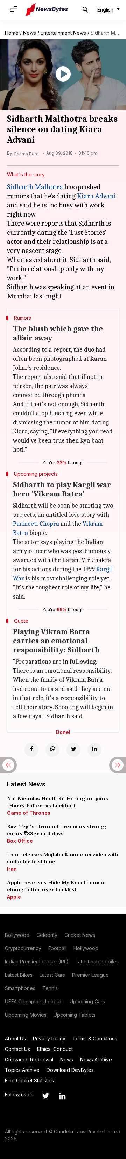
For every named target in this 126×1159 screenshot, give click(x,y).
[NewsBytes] (47, 9)
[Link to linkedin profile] (62, 1096)
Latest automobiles (97, 961)
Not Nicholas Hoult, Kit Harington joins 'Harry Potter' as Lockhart (57, 802)
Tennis (50, 988)
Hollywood (86, 948)
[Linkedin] (95, 750)
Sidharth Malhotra (35, 187)
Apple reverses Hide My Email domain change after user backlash (56, 886)
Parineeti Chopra (36, 524)
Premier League (90, 975)
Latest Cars (52, 975)
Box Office (20, 841)
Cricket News (79, 935)
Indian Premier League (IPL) (37, 961)
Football (57, 948)
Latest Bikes (19, 975)
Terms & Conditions (94, 1038)
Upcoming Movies (26, 1015)
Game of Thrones (28, 813)
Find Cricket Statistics (29, 1080)
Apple (14, 897)
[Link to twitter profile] (45, 1096)
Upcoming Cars (87, 1001)
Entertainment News (63, 33)
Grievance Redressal (29, 1059)
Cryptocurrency (23, 948)
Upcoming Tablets (75, 1015)
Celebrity (46, 935)
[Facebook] (31, 750)
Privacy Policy (49, 1038)
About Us (15, 1038)
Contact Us (17, 1049)
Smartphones (20, 988)
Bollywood (17, 935)
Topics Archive (22, 1070)
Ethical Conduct (55, 1049)
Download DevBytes (70, 1070)
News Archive (96, 1059)
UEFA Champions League (34, 1001)
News (29, 33)
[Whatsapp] (52, 750)
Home (12, 33)
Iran (12, 869)
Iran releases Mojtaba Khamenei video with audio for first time (62, 858)
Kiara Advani (96, 196)
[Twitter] (73, 750)
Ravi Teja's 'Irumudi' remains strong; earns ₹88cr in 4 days (56, 830)
